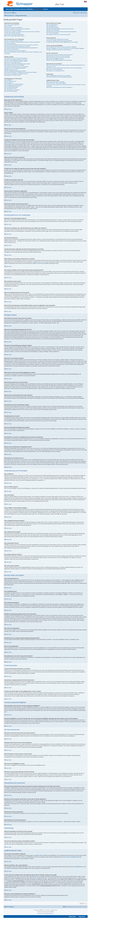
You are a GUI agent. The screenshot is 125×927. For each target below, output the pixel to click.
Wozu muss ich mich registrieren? (11, 24)
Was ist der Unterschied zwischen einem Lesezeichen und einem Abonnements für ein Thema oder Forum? (65, 66)
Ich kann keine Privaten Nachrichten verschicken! (57, 39)
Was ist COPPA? (8, 26)
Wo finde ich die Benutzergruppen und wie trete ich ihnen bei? (60, 28)
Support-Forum (38, 9)
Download (23, 9)
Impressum (82, 916)
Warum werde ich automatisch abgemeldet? (14, 34)
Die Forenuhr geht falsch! (10, 43)
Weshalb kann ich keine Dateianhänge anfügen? (15, 68)
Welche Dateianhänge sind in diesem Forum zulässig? (58, 75)
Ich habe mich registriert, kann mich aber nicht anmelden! (17, 28)
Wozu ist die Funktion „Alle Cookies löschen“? (14, 35)
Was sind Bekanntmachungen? (11, 87)
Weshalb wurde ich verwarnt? (11, 69)
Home (7, 9)
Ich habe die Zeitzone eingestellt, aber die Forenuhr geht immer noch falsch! (21, 44)
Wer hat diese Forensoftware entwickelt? (55, 81)
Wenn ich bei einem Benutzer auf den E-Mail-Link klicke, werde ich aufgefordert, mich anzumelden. (23, 52)
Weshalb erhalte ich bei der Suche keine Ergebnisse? (58, 56)
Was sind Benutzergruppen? (52, 27)
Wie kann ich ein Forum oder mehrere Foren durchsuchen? (59, 54)
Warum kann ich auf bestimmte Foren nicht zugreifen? (16, 66)
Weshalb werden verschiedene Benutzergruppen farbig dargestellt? (61, 31)
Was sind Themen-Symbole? (10, 91)
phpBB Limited (36, 263)
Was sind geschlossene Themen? (11, 89)
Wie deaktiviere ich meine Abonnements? (55, 70)
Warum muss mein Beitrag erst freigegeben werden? (16, 73)
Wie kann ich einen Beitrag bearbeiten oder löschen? (16, 59)
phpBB (40, 910)
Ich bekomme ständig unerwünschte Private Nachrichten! (59, 40)
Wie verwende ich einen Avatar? (11, 49)
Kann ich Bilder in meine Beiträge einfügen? (13, 84)
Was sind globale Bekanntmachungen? (13, 85)
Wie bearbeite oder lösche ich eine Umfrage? (14, 65)
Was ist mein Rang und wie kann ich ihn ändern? (15, 50)
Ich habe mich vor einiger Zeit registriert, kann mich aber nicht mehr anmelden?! (22, 31)
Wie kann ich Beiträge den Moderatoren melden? (15, 70)
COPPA (9, 143)
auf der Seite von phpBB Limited (71, 857)
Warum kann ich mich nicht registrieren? (13, 27)
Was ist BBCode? (8, 80)
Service (46, 9)
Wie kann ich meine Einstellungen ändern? (13, 40)
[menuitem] (14, 13)
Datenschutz (72, 916)
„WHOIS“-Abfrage (36, 878)
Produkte (17, 9)
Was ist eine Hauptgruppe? (52, 33)
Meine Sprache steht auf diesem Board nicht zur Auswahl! (17, 46)
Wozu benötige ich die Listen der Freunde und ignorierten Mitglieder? (61, 46)
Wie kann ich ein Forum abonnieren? (54, 69)
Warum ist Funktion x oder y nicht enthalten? (56, 83)
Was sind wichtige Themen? (10, 88)
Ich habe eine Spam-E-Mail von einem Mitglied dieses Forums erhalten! (62, 42)
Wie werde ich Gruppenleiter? (52, 30)
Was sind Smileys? (8, 82)
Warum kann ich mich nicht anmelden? (13, 30)
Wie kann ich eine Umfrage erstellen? (12, 62)
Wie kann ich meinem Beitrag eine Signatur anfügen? (16, 61)
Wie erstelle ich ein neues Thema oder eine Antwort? (16, 58)
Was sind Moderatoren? (51, 26)
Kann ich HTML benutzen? (10, 81)
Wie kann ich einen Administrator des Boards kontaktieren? (59, 87)
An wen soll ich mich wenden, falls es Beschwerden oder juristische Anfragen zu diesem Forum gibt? (65, 85)
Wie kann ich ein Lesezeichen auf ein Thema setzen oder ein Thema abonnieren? (64, 67)
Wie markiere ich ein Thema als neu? (12, 75)
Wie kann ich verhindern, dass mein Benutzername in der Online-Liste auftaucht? (22, 42)
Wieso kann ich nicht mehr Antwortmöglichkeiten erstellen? (17, 63)
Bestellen (30, 9)
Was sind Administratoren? (52, 24)
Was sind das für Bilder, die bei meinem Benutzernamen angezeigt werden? (21, 47)
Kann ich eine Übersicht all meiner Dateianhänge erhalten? (59, 76)
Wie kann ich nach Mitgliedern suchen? (55, 58)
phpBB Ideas (78, 866)
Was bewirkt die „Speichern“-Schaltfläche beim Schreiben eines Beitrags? (20, 72)
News (11, 9)
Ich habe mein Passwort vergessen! (12, 33)
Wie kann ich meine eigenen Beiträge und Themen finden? (59, 60)
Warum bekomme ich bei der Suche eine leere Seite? (58, 57)
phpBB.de (47, 263)
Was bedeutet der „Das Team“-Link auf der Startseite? (58, 34)
